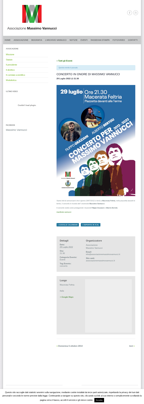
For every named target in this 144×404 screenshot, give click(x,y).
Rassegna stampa (100, 40)
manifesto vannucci (64, 212)
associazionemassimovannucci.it (100, 260)
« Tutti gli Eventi (64, 61)
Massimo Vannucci (16, 130)
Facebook (129, 12)
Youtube (135, 12)
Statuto (9, 59)
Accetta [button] (99, 400)
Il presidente (11, 64)
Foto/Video (119, 40)
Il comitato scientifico (15, 75)
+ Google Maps (66, 297)
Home (8, 40)
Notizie (73, 40)
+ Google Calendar (68, 225)
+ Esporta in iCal (90, 225)
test (132, 346)
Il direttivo (10, 70)
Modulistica (11, 80)
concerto (64, 266)
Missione (10, 54)
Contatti (133, 40)
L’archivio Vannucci (56, 40)
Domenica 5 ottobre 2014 (70, 346)
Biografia (36, 40)
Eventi (84, 40)
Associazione (21, 40)
